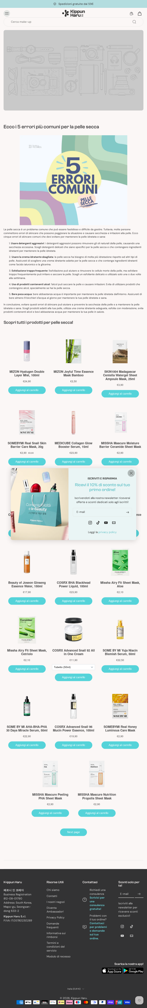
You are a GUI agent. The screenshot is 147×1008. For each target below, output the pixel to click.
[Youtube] (122, 936)
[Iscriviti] (139, 894)
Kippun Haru (79, 998)
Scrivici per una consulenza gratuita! (97, 903)
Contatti (52, 896)
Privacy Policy (56, 917)
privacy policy (107, 532)
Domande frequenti (53, 925)
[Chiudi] (131, 473)
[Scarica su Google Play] (133, 971)
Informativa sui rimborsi (56, 935)
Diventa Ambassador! (55, 909)
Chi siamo (53, 890)
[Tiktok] (132, 926)
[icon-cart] (139, 13)
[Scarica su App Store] (112, 971)
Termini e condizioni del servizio (56, 946)
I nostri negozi (56, 902)
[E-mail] (132, 936)
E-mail (124, 894)
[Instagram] (122, 926)
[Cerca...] (134, 21)
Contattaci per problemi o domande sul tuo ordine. (98, 930)
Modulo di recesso (58, 956)
